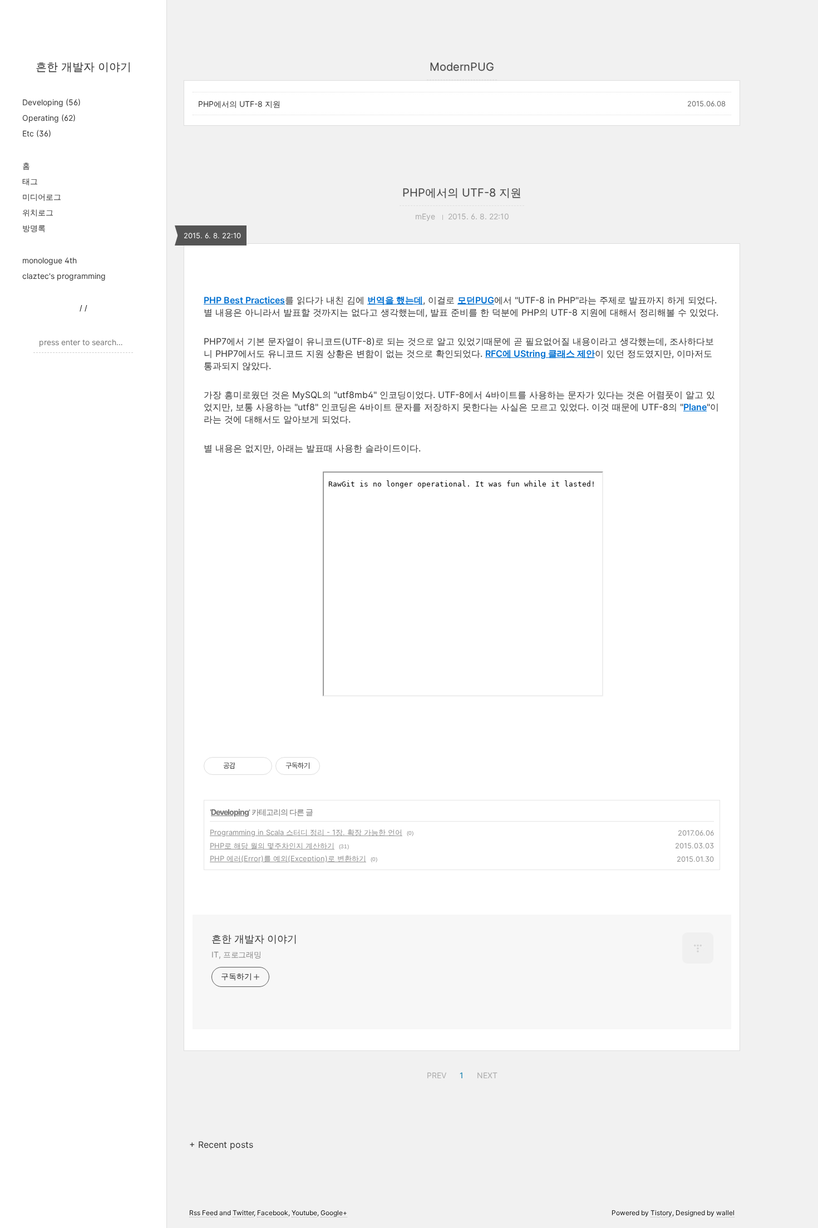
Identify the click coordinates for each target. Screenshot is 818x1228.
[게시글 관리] (260, 766)
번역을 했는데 (395, 300)
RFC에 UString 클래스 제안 (540, 353)
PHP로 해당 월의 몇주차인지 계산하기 (272, 845)
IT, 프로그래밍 (236, 954)
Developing (51, 102)
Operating (49, 117)
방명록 (34, 228)
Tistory (661, 1213)
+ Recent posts (221, 1144)
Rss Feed (203, 1213)
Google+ (334, 1213)
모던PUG (475, 300)
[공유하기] (246, 766)
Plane (695, 406)
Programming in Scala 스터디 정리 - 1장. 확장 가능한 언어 (306, 832)
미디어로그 (41, 197)
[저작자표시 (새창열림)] (325, 766)
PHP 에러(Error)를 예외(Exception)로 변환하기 (288, 858)
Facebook (272, 1213)
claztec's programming (64, 276)
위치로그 (37, 212)
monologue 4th (49, 260)
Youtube (304, 1213)
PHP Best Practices (244, 300)
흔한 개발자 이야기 (83, 66)
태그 (30, 181)
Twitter (243, 1213)
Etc (36, 133)
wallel (725, 1213)
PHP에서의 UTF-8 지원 (239, 104)
